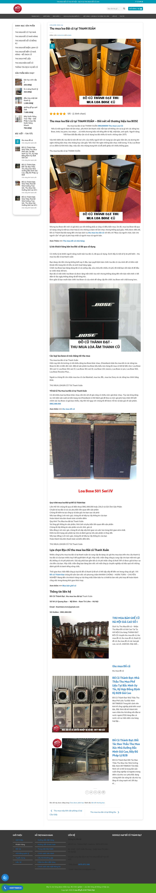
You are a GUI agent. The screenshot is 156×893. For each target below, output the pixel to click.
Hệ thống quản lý (22, 853)
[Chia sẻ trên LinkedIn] (103, 792)
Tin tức (122, 16)
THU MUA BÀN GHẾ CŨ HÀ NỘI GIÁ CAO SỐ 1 (126, 620)
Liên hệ (114, 16)
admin (69, 35)
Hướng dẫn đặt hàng (46, 840)
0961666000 (103, 126)
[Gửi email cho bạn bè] (95, 792)
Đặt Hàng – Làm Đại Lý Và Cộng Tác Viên (96, 16)
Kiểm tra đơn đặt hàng (46, 862)
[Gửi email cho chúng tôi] (142, 1)
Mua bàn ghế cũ (69, 586)
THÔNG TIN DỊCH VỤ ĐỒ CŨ (26, 67)
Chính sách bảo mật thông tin (49, 866)
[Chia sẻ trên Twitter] (91, 792)
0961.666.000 (55, 404)
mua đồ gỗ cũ (79, 890)
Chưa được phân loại (56, 25)
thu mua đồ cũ (27, 140)
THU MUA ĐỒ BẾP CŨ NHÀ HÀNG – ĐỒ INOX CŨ (25, 53)
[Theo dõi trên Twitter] (140, 1)
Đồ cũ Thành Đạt (57, 575)
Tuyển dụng (20, 857)
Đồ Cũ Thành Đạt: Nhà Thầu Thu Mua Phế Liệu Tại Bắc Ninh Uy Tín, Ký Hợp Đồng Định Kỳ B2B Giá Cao (30, 152)
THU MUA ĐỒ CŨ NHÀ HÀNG (26, 36)
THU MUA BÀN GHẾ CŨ (24, 62)
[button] (135, 8)
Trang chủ (35, 16)
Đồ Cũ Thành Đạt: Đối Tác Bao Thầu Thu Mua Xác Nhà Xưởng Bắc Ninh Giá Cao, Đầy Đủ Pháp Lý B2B (30, 170)
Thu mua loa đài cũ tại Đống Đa (103, 812)
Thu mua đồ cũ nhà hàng (74, 241)
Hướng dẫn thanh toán (47, 844)
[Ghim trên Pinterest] (99, 792)
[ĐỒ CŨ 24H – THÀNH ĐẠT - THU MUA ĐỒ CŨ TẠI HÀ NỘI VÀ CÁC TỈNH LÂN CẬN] (22, 8)
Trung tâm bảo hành (45, 848)
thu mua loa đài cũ (96, 233)
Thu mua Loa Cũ (116, 126)
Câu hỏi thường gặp (45, 857)
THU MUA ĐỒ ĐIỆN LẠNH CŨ (26, 47)
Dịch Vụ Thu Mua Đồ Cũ (71, 16)
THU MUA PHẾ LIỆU (23, 58)
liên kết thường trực (98, 803)
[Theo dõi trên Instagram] (138, 1)
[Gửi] (124, 8)
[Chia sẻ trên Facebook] (87, 792)
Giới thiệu (46, 16)
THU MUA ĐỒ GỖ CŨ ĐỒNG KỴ (26, 42)
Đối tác (18, 848)
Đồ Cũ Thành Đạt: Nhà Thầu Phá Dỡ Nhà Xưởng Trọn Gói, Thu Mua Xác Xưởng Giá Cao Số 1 (29, 186)
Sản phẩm (56, 16)
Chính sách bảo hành (46, 853)
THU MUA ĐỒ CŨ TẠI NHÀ (25, 32)
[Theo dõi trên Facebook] (136, 1)
